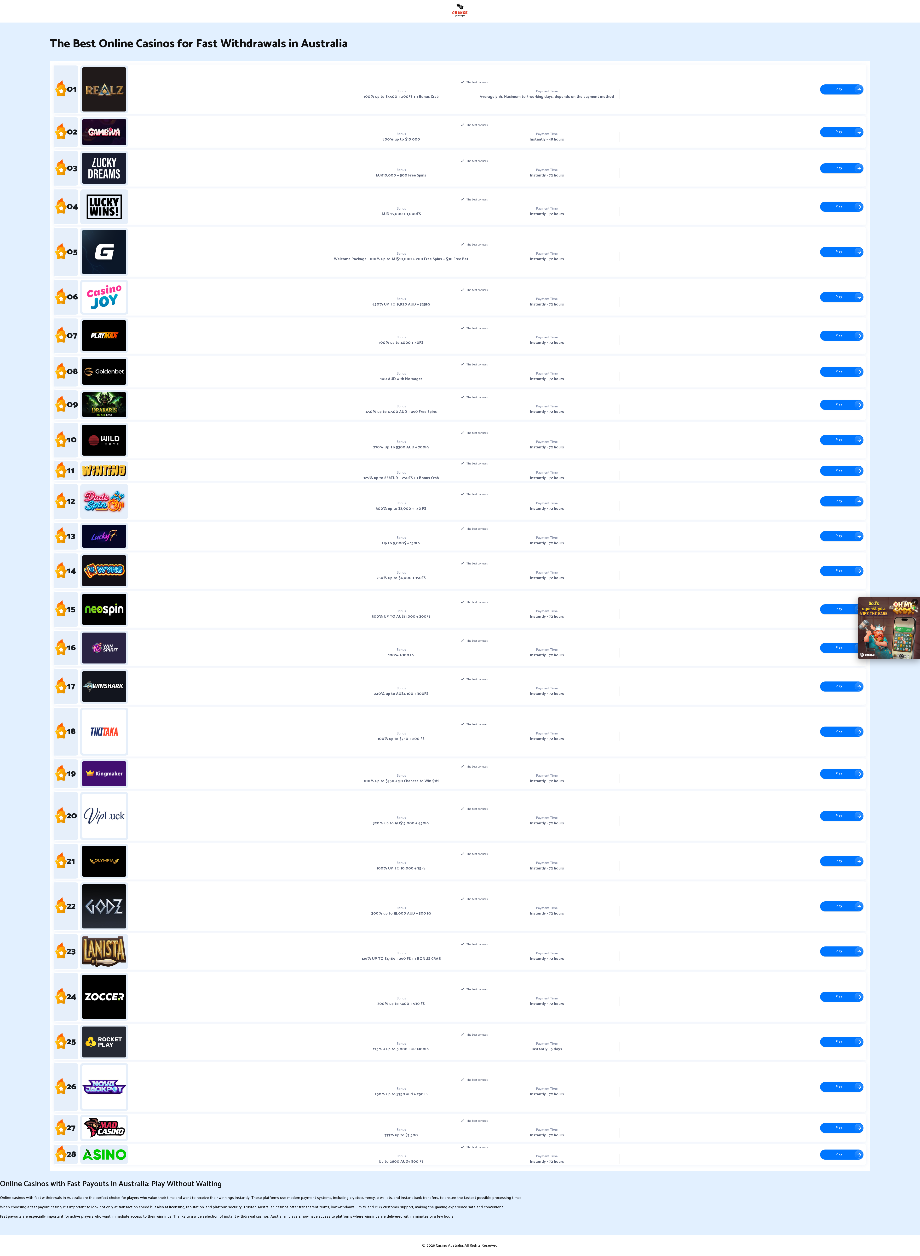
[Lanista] (104, 951)
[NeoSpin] (104, 609)
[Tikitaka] (104, 732)
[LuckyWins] (104, 206)
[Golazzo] (104, 252)
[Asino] (104, 1154)
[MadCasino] (104, 1128)
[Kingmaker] (104, 773)
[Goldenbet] (104, 372)
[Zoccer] (104, 997)
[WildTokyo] (104, 440)
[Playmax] (104, 335)
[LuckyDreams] (104, 168)
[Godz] (104, 906)
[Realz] (104, 89)
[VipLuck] (104, 816)
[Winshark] (104, 686)
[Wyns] (104, 570)
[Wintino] (104, 470)
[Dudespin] (104, 501)
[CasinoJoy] (104, 297)
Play (839, 89)
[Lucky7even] (104, 536)
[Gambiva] (104, 132)
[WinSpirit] (104, 648)
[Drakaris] (104, 404)
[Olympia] (104, 861)
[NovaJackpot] (104, 1087)
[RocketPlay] (104, 1042)
